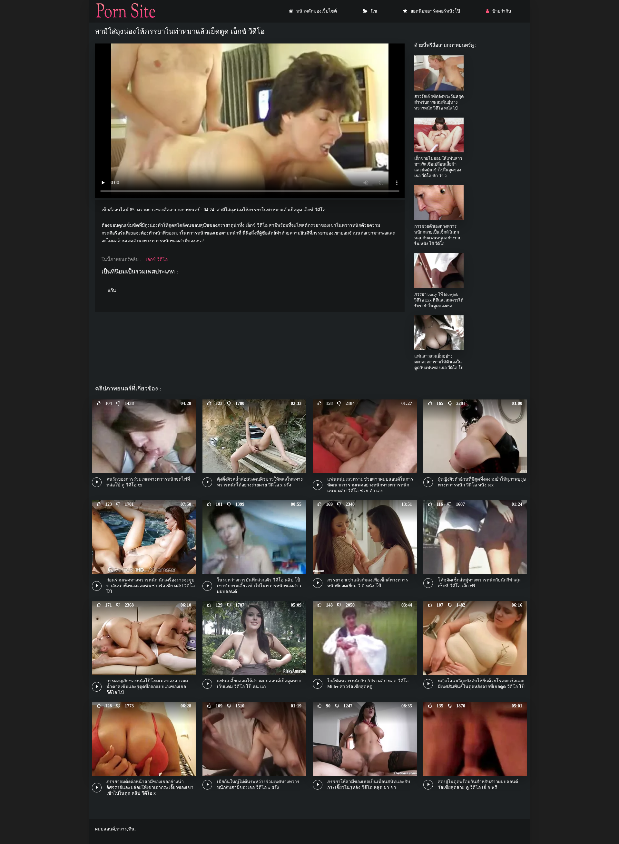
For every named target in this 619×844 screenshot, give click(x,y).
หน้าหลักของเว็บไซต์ (316, 11)
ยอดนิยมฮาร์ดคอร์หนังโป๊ (435, 11)
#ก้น (112, 290)
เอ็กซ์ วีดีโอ (157, 259)
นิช (374, 11)
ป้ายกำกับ (501, 11)
